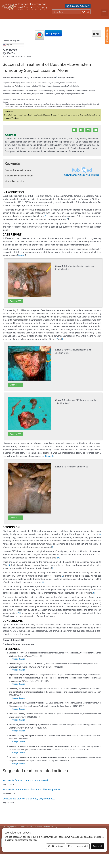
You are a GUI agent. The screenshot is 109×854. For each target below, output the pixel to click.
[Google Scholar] (18, 659)
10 (19, 613)
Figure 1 (21, 255)
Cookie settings (55, 846)
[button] (104, 12)
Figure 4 (49, 456)
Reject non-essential (78, 846)
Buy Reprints (54, 33)
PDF (97, 34)
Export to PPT (15, 301)
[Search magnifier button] (88, 12)
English (9, 45)
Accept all (97, 846)
